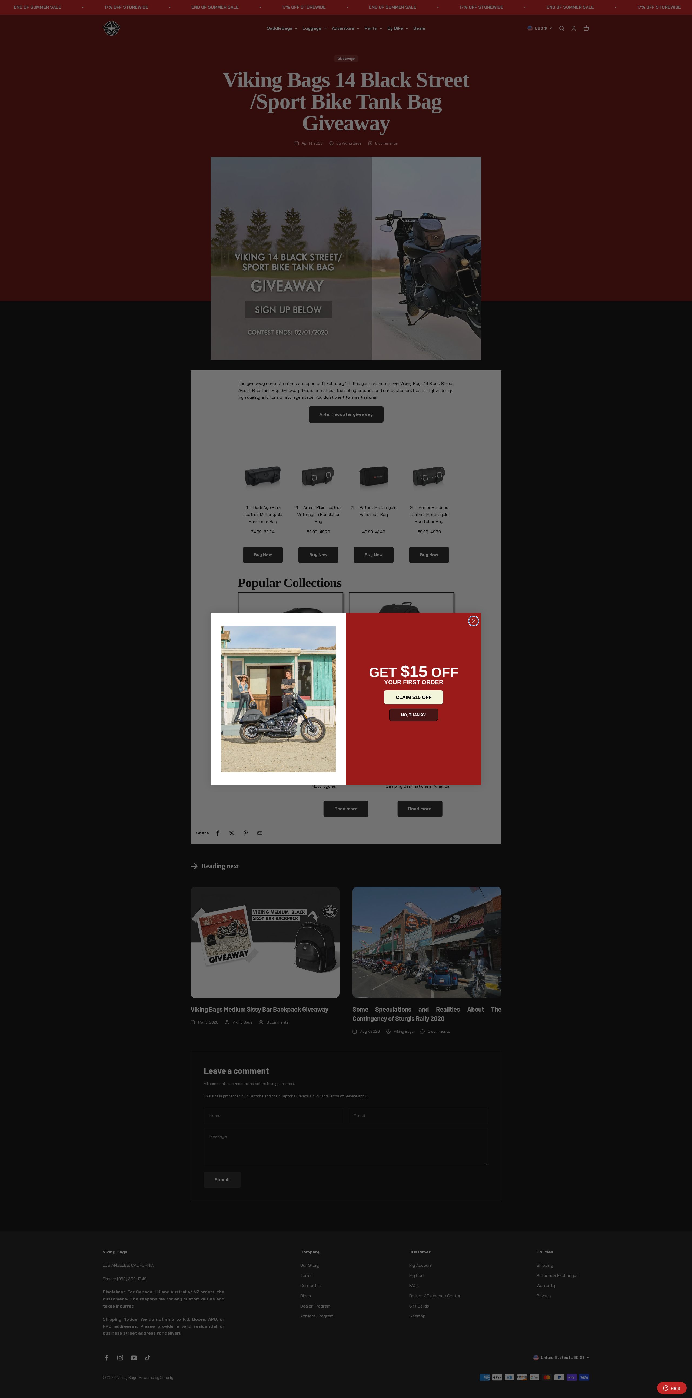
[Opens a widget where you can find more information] (672, 1388)
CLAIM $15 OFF (414, 697)
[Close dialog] (473, 621)
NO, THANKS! (413, 715)
